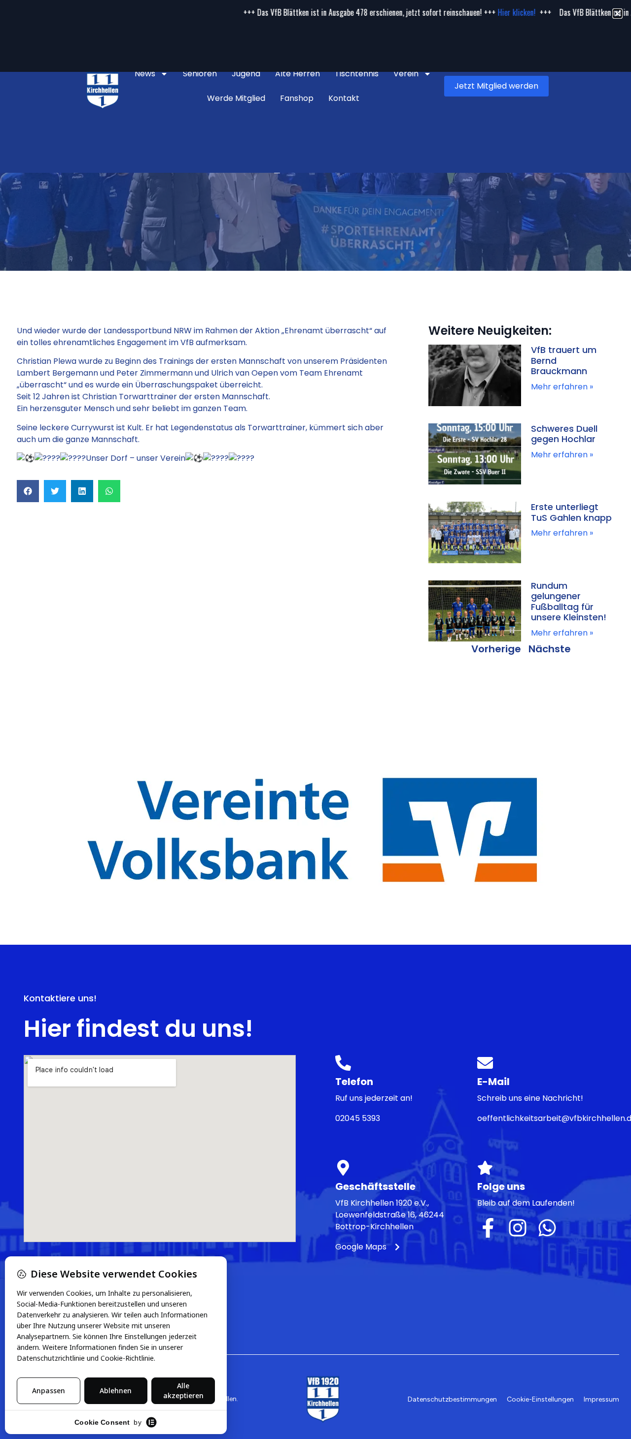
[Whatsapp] (547, 1228)
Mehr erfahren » (562, 386)
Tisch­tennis (357, 73)
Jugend (246, 73)
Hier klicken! (470, 12)
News (145, 73)
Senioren (200, 73)
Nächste (549, 649)
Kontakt (343, 98)
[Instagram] (517, 1228)
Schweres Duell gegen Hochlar (564, 434)
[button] (28, 491)
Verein (406, 73)
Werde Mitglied (236, 98)
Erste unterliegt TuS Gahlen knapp (571, 512)
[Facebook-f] (488, 1228)
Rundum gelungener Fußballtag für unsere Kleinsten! (568, 601)
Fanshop (297, 98)
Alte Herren (297, 73)
